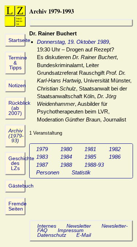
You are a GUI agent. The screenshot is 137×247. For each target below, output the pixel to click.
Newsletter (78, 226)
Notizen (17, 85)
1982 (115, 149)
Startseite (19, 40)
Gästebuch (21, 186)
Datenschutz (51, 235)
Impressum (71, 230)
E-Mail (83, 235)
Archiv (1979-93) (16, 135)
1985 (90, 157)
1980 (66, 149)
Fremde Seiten (17, 206)
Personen (47, 172)
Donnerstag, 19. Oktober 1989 (73, 42)
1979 (42, 149)
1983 (42, 157)
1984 (66, 157)
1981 (90, 149)
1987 (42, 165)
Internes (46, 226)
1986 (115, 157)
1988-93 (94, 165)
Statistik (81, 172)
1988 (66, 165)
